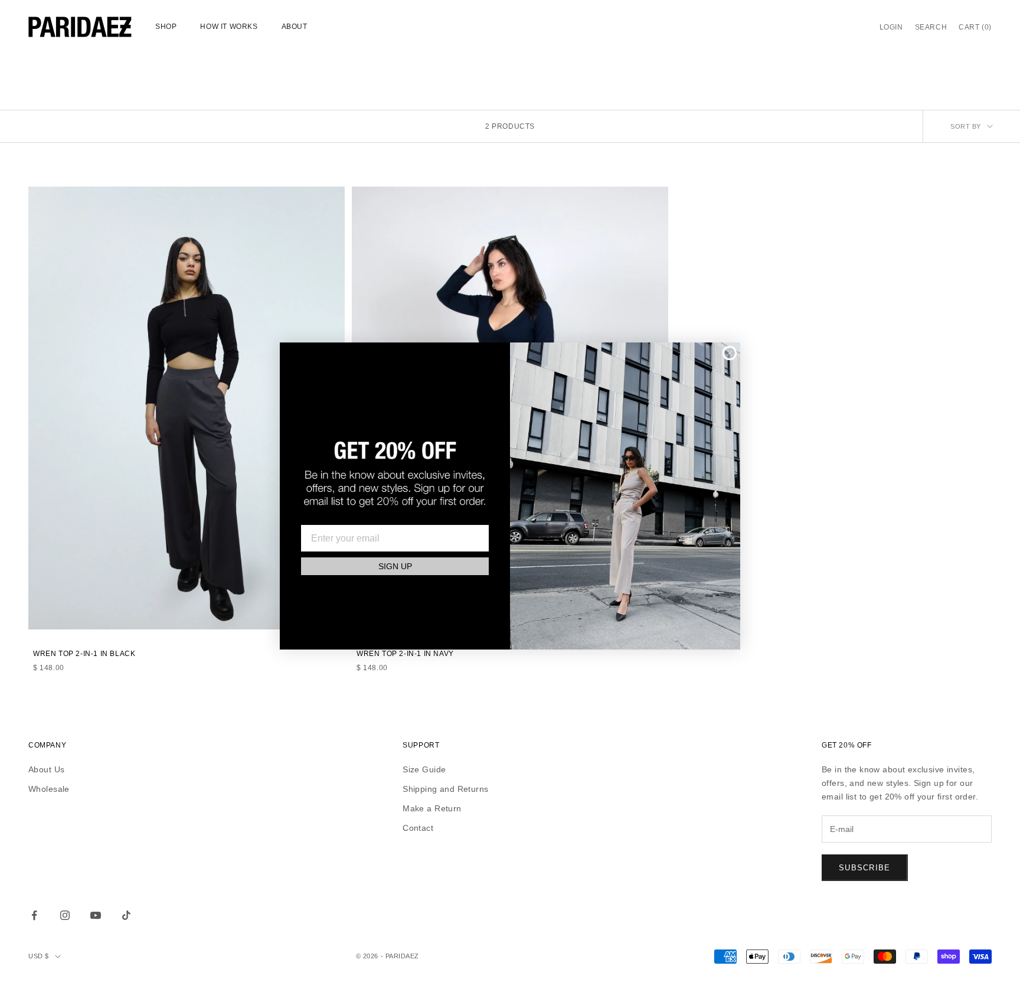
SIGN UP (395, 567)
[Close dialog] (729, 353)
